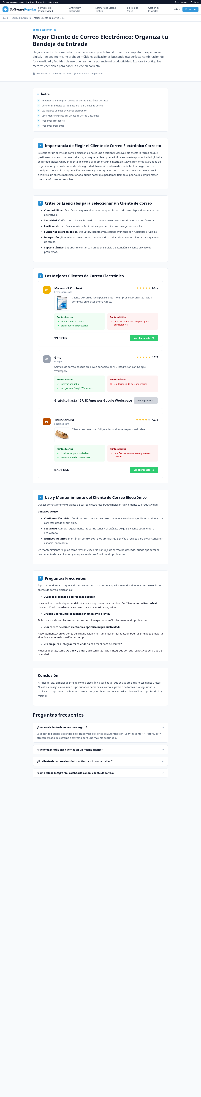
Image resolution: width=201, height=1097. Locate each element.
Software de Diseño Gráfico (105, 9)
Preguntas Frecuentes (51, 120)
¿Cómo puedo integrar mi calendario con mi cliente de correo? (75, 773)
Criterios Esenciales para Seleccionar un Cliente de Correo (70, 105)
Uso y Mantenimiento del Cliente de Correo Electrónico (68, 115)
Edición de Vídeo (132, 9)
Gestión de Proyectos (154, 9)
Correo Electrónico (21, 17)
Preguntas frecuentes (51, 125)
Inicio (5, 17)
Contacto (194, 2)
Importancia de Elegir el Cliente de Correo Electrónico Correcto (73, 100)
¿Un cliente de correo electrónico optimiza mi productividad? (75, 761)
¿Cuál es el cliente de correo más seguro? (62, 727)
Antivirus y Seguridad (75, 9)
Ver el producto (142, 338)
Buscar (192, 9)
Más (176, 9)
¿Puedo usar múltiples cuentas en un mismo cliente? (70, 749)
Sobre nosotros (181, 2)
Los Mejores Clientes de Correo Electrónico (62, 110)
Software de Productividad (45, 9)
